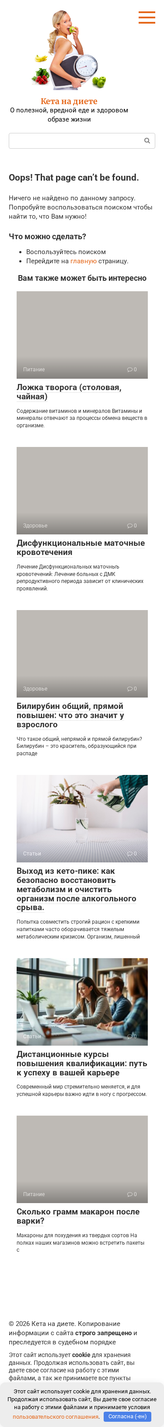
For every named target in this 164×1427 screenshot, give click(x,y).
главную (83, 261)
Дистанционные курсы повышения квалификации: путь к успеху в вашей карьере (82, 1063)
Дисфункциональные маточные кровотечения (81, 547)
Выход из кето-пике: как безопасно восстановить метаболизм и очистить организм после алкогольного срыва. (76, 889)
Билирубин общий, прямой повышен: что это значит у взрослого (70, 715)
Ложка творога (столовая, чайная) (69, 391)
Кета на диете (69, 101)
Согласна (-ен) (127, 1416)
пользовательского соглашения (55, 1416)
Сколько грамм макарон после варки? (78, 1216)
